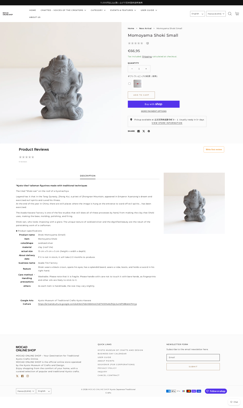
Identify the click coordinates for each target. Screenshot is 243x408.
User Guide (104, 357)
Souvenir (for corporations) (116, 364)
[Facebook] (139, 131)
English (195, 14)
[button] (230, 13)
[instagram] (27, 376)
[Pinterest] (149, 131)
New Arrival (145, 28)
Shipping (147, 56)
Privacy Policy (107, 368)
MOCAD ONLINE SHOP (99, 389)
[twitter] (17, 376)
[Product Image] (61, 83)
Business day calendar (112, 354)
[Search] (230, 13)
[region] (121, 2)
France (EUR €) (214, 14)
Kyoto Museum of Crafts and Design (120, 350)
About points (106, 361)
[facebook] (22, 376)
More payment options (153, 111)
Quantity (133, 63)
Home (131, 28)
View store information (167, 123)
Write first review (214, 149)
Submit (193, 367)
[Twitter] (144, 131)
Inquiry (102, 372)
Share (131, 131)
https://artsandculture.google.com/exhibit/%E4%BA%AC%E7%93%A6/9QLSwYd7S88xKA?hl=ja (87, 304)
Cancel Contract (109, 375)
